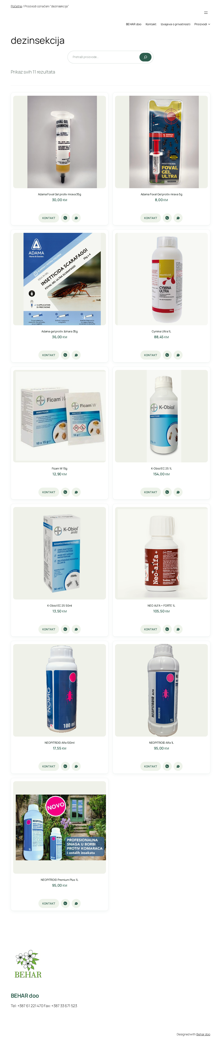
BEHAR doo (25, 995)
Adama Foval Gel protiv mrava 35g (59, 194)
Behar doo (203, 1034)
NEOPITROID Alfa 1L (161, 743)
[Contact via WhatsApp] (76, 217)
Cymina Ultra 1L (161, 331)
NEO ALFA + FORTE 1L (161, 605)
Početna (16, 6)
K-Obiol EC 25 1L (161, 468)
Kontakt (48, 218)
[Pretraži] (145, 57)
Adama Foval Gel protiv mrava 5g (161, 194)
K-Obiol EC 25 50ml (59, 605)
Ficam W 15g (60, 468)
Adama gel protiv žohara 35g (59, 331)
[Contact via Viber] (65, 217)
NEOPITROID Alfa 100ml (59, 743)
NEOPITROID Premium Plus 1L (59, 880)
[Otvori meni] (206, 12)
